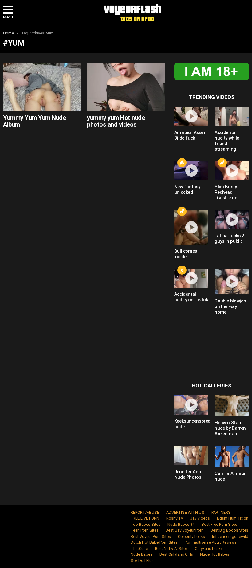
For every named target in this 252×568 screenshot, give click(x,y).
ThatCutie (139, 548)
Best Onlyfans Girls (176, 554)
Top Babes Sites (145, 524)
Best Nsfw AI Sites (171, 548)
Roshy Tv (174, 518)
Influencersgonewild (230, 536)
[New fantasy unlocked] (191, 171)
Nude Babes (141, 554)
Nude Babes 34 (181, 524)
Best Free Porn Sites (219, 524)
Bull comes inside (185, 253)
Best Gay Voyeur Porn (184, 530)
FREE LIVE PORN (145, 518)
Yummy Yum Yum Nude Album (34, 121)
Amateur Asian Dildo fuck (189, 135)
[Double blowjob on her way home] (232, 282)
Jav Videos (200, 518)
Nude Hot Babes (214, 554)
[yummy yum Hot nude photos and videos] (126, 86)
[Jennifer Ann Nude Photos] (191, 455)
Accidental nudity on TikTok (191, 296)
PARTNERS (221, 512)
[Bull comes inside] (191, 227)
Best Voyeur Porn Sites (151, 536)
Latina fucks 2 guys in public (229, 238)
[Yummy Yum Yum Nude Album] (42, 86)
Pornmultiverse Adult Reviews (211, 542)
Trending (222, 162)
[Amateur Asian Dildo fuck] (191, 116)
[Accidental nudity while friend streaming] (232, 116)
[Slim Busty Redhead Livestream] (232, 171)
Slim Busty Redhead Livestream (226, 192)
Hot (182, 162)
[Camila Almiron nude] (232, 456)
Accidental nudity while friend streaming (227, 141)
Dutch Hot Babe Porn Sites (154, 542)
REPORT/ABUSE (145, 512)
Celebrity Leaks (191, 536)
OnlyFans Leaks (209, 548)
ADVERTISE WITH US (185, 512)
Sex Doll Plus (142, 560)
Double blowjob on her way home (230, 306)
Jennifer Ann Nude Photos (187, 474)
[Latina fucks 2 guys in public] (232, 219)
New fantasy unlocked (187, 189)
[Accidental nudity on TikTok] (191, 278)
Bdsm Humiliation (232, 518)
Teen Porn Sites (145, 530)
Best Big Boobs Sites (229, 530)
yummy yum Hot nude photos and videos (116, 121)
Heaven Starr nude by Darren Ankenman (230, 428)
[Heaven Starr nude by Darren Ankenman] (232, 405)
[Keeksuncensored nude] (191, 405)
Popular (182, 270)
